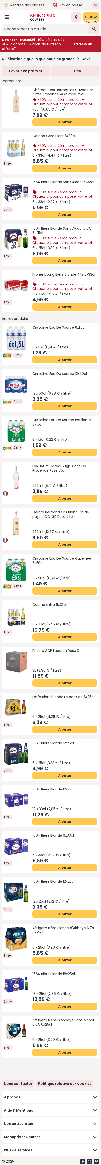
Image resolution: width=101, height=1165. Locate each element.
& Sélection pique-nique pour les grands (38, 59)
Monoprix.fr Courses (22, 1136)
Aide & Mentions (18, 1110)
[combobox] (45, 29)
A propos (12, 1097)
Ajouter (65, 122)
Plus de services (18, 1150)
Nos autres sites (18, 1123)
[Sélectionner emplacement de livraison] (76, 17)
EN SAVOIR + (84, 44)
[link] (64, 1083)
